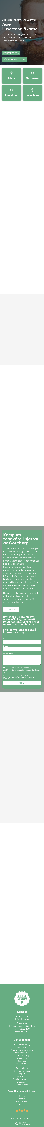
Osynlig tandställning (22, 1079)
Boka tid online (22, 1101)
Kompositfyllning (22, 1055)
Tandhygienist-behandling (22, 1050)
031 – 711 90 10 (22, 1016)
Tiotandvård (22, 1076)
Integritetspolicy (14, 677)
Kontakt (22, 1099)
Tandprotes (22, 1074)
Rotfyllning (22, 1058)
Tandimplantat (22, 1068)
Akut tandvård (22, 1047)
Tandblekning (22, 1085)
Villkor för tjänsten (28, 677)
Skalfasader (22, 1082)
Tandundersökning (22, 1044)
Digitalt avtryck (22, 1064)
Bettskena (22, 1061)
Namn (5, 638)
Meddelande (8, 654)
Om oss (22, 1096)
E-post (5, 646)
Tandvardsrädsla (22, 1053)
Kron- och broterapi (22, 1071)
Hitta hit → (22, 1104)
